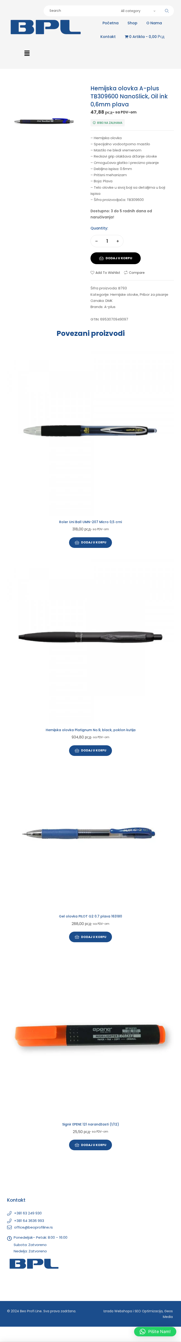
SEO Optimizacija (149, 1311)
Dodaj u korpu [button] (93, 542)
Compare (137, 272)
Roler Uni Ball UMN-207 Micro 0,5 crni (90, 522)
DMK (109, 300)
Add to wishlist (107, 272)
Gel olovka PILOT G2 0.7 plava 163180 (90, 916)
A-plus (109, 306)
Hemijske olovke (124, 294)
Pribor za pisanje (154, 294)
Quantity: (99, 228)
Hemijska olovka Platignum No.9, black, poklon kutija (91, 730)
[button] (27, 53)
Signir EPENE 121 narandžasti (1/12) (90, 1124)
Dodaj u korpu (119, 258)
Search (167, 10)
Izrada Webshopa (117, 1311)
